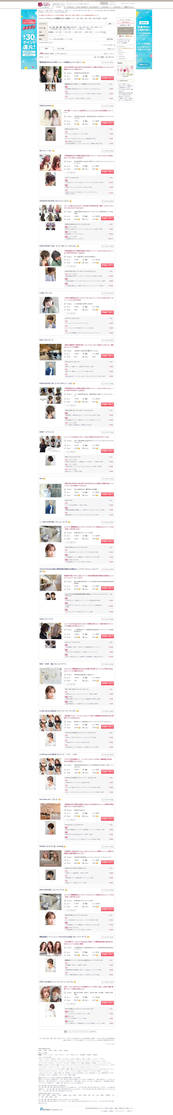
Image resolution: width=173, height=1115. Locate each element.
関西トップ (68, 10)
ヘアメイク (106, 1070)
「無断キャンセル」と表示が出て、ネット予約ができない (125, 99)
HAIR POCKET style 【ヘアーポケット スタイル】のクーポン (80, 271)
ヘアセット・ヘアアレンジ (70, 1070)
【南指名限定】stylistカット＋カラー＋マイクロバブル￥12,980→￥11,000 (83, 276)
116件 (75, 637)
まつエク (51, 1054)
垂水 (44, 1095)
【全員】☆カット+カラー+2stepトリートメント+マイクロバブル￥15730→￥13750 (81, 193)
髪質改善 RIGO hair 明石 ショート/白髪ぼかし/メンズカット (61, 62)
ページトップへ (111, 1044)
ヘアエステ (57, 1068)
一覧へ (111, 84)
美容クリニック (129, 7)
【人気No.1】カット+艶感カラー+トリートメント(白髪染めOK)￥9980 (82, 600)
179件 (94, 219)
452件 (94, 589)
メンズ (111, 3)
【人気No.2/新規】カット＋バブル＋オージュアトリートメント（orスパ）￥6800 (85, 281)
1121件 (76, 538)
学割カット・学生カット (56, 1059)
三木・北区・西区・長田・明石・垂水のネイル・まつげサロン (52, 1101)
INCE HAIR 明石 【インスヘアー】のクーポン (76, 547)
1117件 (94, 262)
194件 (75, 309)
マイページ (126, 3)
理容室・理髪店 (71, 1074)
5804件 (76, 1000)
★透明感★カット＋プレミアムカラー (74, 234)
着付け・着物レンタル (59, 1072)
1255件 (76, 262)
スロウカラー (51, 1063)
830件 (94, 169)
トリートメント (69, 1066)
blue (41, 478)
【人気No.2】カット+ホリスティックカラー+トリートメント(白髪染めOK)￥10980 (83, 606)
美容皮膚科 (82, 1054)
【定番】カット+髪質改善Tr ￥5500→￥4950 (76, 873)
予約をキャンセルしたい (124, 96)
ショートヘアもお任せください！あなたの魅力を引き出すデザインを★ (86, 437)
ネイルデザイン (122, 58)
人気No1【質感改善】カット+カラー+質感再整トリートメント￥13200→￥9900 (84, 829)
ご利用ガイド (130, 1111)
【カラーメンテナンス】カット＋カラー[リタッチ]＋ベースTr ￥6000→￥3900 (84, 792)
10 (87, 1031)
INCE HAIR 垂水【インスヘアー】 (53, 664)
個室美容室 (54, 1074)
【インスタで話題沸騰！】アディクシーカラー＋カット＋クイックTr (82, 332)
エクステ (113, 1064)
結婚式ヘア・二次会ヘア (83, 1070)
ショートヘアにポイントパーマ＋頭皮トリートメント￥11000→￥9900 (82, 839)
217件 (75, 816)
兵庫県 (55, 1050)
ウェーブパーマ (73, 1064)
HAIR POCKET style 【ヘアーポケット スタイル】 (58, 246)
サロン (120, 50)
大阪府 (50, 1050)
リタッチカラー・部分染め (69, 1063)
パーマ (100, 1063)
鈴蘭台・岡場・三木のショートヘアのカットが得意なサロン (70, 1083)
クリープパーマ (81, 1064)
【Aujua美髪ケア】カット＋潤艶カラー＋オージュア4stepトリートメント (83, 420)
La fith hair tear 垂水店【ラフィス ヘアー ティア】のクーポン (80, 732)
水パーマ (53, 1064)
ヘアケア (63, 1066)
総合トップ (40, 10)
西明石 (48, 1095)
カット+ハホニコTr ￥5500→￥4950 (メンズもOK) (78, 98)
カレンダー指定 (99, 32)
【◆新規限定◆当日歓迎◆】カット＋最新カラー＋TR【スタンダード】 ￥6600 (84, 509)
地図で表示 (111, 57)
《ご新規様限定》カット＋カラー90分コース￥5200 (78, 561)
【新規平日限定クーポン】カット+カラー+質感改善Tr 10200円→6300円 (83, 699)
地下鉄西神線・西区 (56, 29)
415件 (75, 448)
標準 (46, 48)
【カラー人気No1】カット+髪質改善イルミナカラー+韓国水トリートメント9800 (85, 1023)
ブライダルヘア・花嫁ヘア (96, 1070)
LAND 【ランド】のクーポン (72, 318)
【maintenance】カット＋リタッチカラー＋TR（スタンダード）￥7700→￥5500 (85, 376)
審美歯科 (89, 1054)
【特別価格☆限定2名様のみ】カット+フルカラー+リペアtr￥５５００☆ (83, 88)
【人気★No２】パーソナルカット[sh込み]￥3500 (77, 742)
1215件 (76, 727)
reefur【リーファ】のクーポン (72, 642)
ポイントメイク (48, 1072)
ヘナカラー (104, 1061)
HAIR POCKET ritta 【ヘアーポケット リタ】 (56, 383)
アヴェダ (47, 1070)
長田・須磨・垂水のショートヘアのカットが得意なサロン (60, 1081)
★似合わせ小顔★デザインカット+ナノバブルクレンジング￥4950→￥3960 (83, 229)
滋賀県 (39, 1050)
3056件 (76, 79)
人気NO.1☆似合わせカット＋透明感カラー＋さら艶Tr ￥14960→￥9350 (84, 461)
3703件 (94, 680)
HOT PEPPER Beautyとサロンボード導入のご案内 (99, 1108)
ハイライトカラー (70, 1061)
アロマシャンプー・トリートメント (46, 1068)
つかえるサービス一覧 (123, 41)
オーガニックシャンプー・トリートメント (90, 1066)
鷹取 (47, 1097)
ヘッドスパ (76, 1066)
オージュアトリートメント (91, 1068)
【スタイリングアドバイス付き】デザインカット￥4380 (79, 611)
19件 (75, 680)
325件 (75, 356)
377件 (94, 816)
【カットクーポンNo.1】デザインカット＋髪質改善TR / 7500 (80, 138)
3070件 (76, 589)
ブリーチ (78, 1063)
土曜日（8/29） (78, 32)
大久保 (59, 1095)
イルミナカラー (78, 1061)
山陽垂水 (65, 1095)
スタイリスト (121, 52)
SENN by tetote (45, 105)
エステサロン (117, 7)
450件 (94, 1000)
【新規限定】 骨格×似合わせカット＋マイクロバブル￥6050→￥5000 (82, 415)
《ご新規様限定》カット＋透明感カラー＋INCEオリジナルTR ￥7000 (82, 557)
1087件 (94, 727)
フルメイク (41, 1072)
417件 (94, 955)
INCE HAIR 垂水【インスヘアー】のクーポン (77, 689)
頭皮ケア (63, 1068)
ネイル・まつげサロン (81, 7)
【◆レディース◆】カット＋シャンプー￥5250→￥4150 (79, 371)
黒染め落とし (88, 1063)
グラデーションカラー (44, 1061)
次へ (112, 53)
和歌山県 (66, 1050)
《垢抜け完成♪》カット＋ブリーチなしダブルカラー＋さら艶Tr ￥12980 (83, 466)
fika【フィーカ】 (46, 151)
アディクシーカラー (42, 1063)
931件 (94, 637)
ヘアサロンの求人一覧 (109, 45)
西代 (90, 1095)
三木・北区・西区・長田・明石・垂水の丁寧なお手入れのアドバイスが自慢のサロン (57, 1087)
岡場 (43, 1097)
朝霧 (56, 1097)
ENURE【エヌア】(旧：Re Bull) (51, 846)
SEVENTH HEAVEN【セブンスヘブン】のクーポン (77, 224)
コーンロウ (49, 1066)
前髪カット (78, 1059)
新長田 (74, 1095)
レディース (104, 3)
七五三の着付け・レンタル (44, 1074)
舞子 (94, 1095)
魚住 (98, 1095)
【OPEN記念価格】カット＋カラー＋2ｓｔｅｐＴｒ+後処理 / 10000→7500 (83, 143)
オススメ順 (60, 48)
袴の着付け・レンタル (70, 1072)
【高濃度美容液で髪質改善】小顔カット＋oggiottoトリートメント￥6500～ (83, 969)
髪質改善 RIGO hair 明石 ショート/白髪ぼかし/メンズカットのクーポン (82, 84)
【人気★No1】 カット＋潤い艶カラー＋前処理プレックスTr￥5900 (81, 747)
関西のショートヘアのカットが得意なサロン (48, 1079)
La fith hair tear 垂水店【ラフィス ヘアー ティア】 (58, 711)
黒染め (82, 1063)
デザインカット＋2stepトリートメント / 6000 (76, 133)
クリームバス (81, 1068)
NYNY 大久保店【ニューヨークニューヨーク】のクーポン (79, 1008)
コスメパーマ (97, 1064)
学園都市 (108, 1095)
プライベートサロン (62, 1074)
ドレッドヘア (56, 1066)
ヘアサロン (59, 7)
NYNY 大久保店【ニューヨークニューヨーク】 (56, 982)
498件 (75, 955)
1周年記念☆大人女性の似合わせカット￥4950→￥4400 (78, 834)
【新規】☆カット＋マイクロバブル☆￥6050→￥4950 (78, 187)
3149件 (76, 402)
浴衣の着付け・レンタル (95, 1072)
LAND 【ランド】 (46, 293)
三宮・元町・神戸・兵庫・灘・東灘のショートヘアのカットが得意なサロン (78, 1079)
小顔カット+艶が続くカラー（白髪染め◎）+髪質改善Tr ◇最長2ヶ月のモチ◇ (84, 656)
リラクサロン (105, 7)
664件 (75, 495)
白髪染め (95, 1063)
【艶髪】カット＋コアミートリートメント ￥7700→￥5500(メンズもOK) (83, 93)
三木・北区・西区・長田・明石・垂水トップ (83, 10)
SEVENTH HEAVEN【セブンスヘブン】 (54, 201)
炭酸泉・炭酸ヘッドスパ (71, 1068)
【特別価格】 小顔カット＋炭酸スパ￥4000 (75, 965)
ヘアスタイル (70, 7)
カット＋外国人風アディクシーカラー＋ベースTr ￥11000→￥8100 (81, 552)
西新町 (84, 1095)
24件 (93, 124)
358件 (94, 79)
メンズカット (47, 1059)
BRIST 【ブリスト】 (47, 432)
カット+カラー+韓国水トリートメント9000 (75, 1018)
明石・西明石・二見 (96, 27)
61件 (75, 124)
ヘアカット (40, 1059)
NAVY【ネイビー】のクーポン (72, 361)
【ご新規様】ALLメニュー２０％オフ (74, 238)
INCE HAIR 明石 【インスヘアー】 (55, 522)
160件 (94, 309)
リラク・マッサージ (59, 1054)
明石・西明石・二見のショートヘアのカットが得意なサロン (88, 1081)
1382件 (76, 772)
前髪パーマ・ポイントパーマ (62, 1064)
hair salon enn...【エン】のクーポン (74, 824)
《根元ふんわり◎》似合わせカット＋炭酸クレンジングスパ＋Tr (81, 652)
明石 (39, 1095)
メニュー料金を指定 (54, 39)
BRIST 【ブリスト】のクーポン (73, 456)
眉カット (84, 1059)
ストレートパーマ (107, 1063)
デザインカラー (53, 1061)
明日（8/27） (68, 32)
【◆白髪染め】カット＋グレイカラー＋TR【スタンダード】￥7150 (82, 514)
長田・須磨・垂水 (84, 27)
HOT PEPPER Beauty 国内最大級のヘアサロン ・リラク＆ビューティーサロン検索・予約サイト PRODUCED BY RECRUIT (44, 5)
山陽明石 (54, 1095)
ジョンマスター (53, 1070)
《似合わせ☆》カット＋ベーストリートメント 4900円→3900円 (81, 694)
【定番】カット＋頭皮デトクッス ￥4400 (75, 882)
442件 (94, 495)
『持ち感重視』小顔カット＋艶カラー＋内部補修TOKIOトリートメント (82, 647)
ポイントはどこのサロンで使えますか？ (125, 90)
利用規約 (111, 1111)
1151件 (94, 772)
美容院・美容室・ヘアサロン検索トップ (55, 10)
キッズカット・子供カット (69, 1059)
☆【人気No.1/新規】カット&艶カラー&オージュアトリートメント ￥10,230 (84, 285)
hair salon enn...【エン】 (49, 799)
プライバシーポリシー (120, 1111)
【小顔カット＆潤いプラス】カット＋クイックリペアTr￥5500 (80, 737)
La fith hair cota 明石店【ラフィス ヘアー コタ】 (58, 754)
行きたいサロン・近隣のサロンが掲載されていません (125, 86)
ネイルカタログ (94, 7)
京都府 (45, 1050)
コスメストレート (105, 1064)
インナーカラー (61, 1061)
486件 (94, 863)
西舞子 (51, 1097)
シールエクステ (42, 1066)
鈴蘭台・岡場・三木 (69, 29)
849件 (75, 863)
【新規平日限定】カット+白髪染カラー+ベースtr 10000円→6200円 (81, 703)
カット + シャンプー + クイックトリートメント (76, 323)
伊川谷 (79, 1095)
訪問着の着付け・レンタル (108, 1072)
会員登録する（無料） (125, 25)
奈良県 (60, 1050)
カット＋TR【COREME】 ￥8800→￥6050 (76, 505)
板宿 (70, 1095)
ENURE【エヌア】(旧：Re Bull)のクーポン (76, 868)
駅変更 (89, 29)
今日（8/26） (59, 32)
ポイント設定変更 (122, 43)
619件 (75, 219)
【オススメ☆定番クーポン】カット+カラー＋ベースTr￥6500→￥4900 (82, 787)
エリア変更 (80, 29)
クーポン (120, 54)
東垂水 (102, 1095)
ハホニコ (60, 1070)
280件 (94, 356)
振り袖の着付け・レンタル (82, 1072)
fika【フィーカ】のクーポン (72, 177)
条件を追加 (110, 39)
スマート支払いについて (124, 84)
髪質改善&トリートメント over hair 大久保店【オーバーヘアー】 (63, 937)
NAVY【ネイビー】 (47, 340)
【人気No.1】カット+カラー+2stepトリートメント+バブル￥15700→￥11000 (84, 182)
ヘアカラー (102, 1059)
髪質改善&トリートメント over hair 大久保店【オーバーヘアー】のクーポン (84, 960)
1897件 (94, 538)
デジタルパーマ (46, 1064)
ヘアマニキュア (58, 1063)
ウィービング (86, 1061)
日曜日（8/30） (89, 32)
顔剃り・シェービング (93, 1059)
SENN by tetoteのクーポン (71, 129)
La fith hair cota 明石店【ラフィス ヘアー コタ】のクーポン (81, 777)
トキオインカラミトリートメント (106, 1068)
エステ (67, 1054)
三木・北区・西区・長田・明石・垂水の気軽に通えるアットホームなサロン (64, 1089)
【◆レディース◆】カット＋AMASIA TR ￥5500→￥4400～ (80, 366)
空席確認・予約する (107, 78)
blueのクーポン (69, 500)
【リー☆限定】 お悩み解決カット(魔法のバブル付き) (78, 424)
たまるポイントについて (124, 39)
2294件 (76, 169)
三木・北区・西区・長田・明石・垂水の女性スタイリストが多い (58, 1090)
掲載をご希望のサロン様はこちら (124, 1108)
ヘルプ (133, 3)
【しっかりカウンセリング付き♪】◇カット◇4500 (77, 1013)
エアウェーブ (89, 1064)
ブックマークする (108, 62)
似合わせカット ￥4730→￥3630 (73, 471)
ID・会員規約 (104, 1111)
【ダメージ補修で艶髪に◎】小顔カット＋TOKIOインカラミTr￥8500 (82, 974)
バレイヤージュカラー (96, 1061)
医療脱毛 (95, 1054)
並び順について (111, 48)
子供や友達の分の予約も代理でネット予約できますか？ (125, 94)
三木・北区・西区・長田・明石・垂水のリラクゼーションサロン (83, 1101)
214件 (94, 448)
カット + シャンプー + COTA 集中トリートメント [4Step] (79, 328)
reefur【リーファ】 (47, 619)
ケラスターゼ (41, 1070)
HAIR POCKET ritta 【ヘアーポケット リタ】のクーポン (79, 410)
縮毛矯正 (40, 1064)
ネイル (45, 1054)
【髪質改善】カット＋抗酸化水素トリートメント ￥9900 (79, 877)
